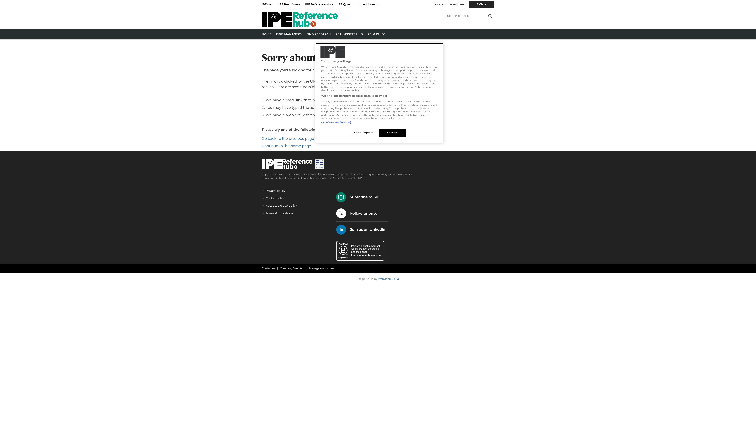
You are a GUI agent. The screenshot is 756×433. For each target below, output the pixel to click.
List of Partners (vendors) (336, 122)
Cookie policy (275, 198)
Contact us (268, 268)
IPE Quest (344, 4)
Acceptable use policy (281, 205)
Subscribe (457, 4)
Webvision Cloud (388, 279)
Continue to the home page (286, 146)
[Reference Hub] (300, 26)
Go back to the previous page (288, 138)
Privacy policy (275, 190)
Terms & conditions (279, 213)
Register (439, 4)
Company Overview (292, 268)
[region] (379, 93)
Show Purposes (363, 132)
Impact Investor (368, 4)
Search (489, 15)
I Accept (392, 132)
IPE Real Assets (289, 4)
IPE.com (268, 4)
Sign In (481, 4)
